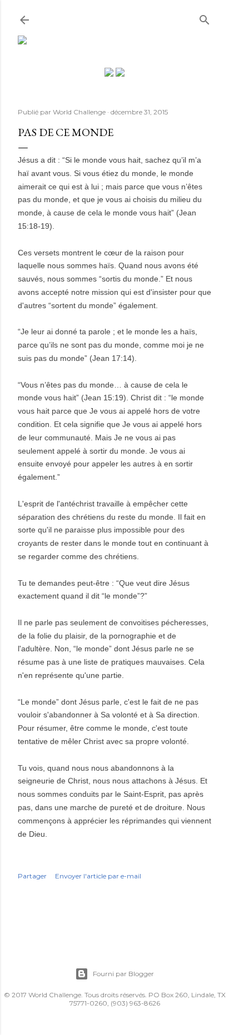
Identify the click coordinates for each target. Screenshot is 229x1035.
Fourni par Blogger (123, 973)
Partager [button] (32, 876)
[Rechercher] (204, 17)
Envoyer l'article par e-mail (98, 876)
